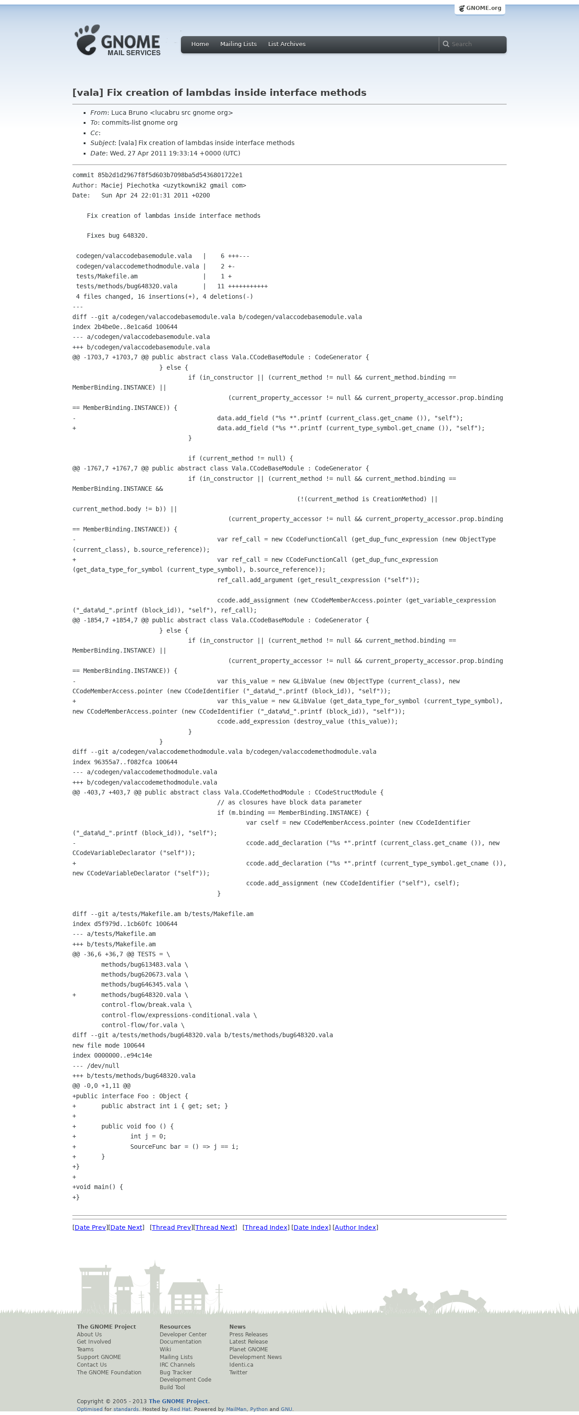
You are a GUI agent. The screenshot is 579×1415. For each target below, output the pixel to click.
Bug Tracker (176, 1372)
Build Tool (172, 1387)
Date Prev (90, 1227)
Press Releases (248, 1334)
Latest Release (248, 1342)
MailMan (236, 1409)
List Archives (287, 44)
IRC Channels (177, 1365)
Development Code (185, 1380)
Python (259, 1409)
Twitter (238, 1372)
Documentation (181, 1342)
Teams (85, 1349)
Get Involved (94, 1342)
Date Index (311, 1227)
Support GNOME (99, 1357)
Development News (255, 1357)
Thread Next (215, 1227)
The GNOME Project (106, 1327)
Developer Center (183, 1334)
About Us (89, 1334)
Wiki (165, 1349)
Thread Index (266, 1227)
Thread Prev (171, 1227)
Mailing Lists (238, 44)
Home (200, 44)
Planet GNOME (248, 1349)
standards (126, 1409)
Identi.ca (241, 1365)
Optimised (90, 1409)
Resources (175, 1327)
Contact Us (92, 1365)
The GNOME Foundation (109, 1372)
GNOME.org (484, 8)
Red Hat (180, 1409)
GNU (286, 1409)
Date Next (126, 1227)
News (237, 1327)
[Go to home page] (131, 58)
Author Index (355, 1227)
